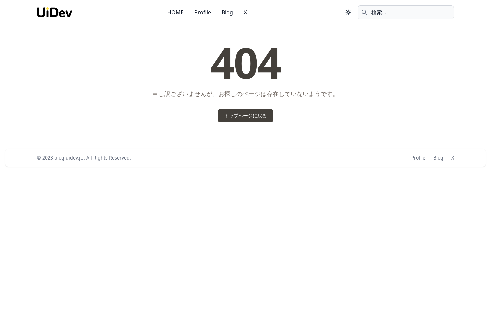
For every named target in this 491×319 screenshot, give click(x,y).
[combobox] (406, 12)
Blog (227, 12)
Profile (202, 12)
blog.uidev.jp (69, 157)
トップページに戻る (245, 115)
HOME (175, 12)
